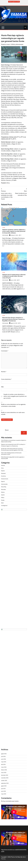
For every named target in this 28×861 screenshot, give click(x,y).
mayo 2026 (3, 761)
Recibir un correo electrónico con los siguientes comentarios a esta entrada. (13, 405)
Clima (8, 183)
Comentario (4, 351)
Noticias (3, 492)
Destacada (3, 473)
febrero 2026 (4, 769)
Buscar (7, 430)
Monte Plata (3, 486)
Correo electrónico (6, 379)
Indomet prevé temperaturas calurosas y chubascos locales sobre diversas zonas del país (14, 276)
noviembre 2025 (4, 777)
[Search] (25, 27)
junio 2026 (3, 759)
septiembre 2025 (5, 783)
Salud (2, 502)
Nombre (3, 371)
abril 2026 (3, 764)
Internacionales (4, 484)
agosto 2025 (3, 785)
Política (2, 497)
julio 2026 (3, 756)
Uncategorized (4, 505)
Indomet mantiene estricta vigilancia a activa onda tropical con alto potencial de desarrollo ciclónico (13, 231)
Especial (3, 481)
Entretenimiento (4, 478)
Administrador (19, 44)
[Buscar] (24, 433)
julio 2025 (3, 788)
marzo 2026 (3, 767)
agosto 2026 (3, 753)
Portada (2, 500)
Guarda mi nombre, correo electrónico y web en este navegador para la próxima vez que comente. (15, 396)
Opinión (3, 494)
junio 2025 (3, 791)
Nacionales (3, 489)
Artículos (3, 465)
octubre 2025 (4, 780)
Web (2, 387)
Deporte (3, 470)
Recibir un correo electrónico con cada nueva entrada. (13, 413)
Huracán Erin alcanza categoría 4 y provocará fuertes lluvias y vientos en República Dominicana (13, 319)
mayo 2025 (3, 793)
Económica (3, 476)
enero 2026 (3, 772)
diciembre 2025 (4, 775)
